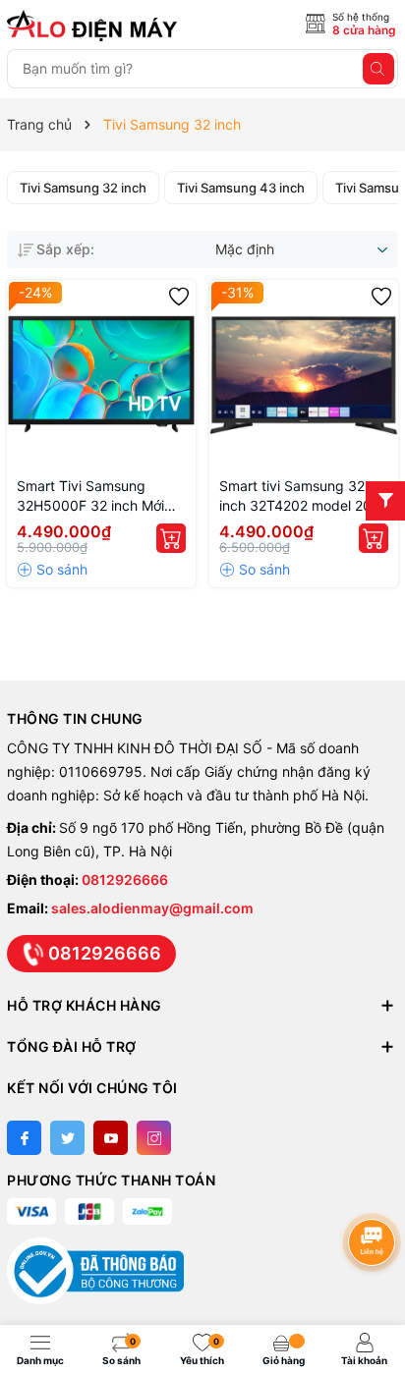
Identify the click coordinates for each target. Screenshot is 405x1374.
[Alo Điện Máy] (95, 25)
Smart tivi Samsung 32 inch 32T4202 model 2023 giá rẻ (303, 496)
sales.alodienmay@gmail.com (152, 908)
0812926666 (125, 879)
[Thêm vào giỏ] (171, 538)
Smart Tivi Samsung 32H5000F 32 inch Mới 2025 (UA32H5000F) (90, 496)
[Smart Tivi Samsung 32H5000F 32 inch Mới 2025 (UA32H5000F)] (101, 374)
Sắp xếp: (65, 249)
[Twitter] (67, 1138)
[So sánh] (52, 569)
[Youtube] (110, 1138)
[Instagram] (154, 1138)
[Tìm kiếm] (378, 68)
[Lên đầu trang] (375, 1190)
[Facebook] (24, 1138)
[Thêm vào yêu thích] (179, 296)
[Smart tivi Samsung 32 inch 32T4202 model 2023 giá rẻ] (303, 374)
